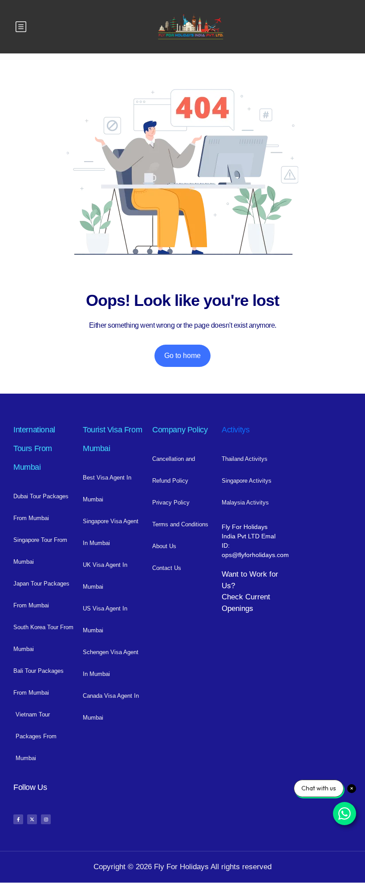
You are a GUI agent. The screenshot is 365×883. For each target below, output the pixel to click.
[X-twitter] (32, 819)
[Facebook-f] (18, 819)
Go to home (182, 355)
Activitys (235, 429)
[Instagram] (46, 819)
